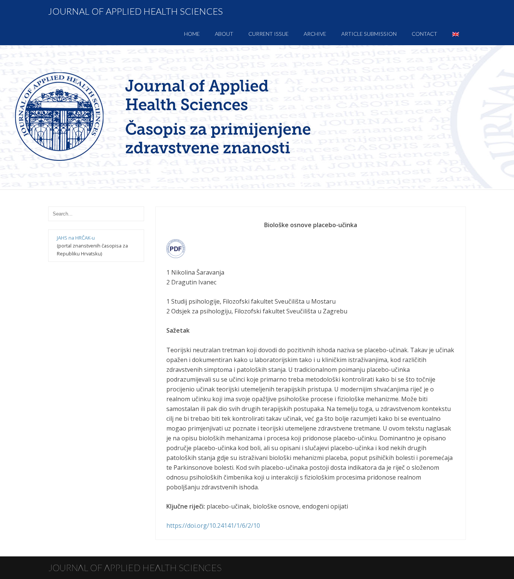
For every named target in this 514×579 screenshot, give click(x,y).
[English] (456, 34)
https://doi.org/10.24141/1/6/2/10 (213, 525)
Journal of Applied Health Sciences (135, 11)
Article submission (369, 34)
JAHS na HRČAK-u (76, 237)
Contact (424, 34)
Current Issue (268, 34)
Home (192, 34)
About (224, 34)
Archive (315, 34)
